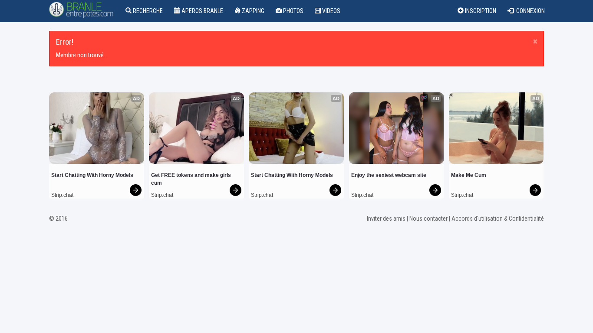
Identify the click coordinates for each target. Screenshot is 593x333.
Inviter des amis (386, 218)
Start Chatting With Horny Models (92, 175)
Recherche (147, 10)
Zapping (252, 10)
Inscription (480, 10)
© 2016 (58, 218)
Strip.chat (62, 195)
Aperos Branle (201, 10)
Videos (330, 10)
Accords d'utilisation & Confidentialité (497, 218)
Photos (292, 10)
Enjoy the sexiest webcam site (388, 175)
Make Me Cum (468, 175)
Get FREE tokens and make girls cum (191, 179)
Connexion (529, 10)
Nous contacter (428, 218)
